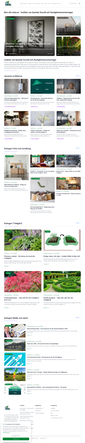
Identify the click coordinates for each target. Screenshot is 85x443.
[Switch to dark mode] (79, 3)
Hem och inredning (36, 3)
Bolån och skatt (44, 3)
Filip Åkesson (33, 96)
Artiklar (22, 405)
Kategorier (54, 405)
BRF (49, 3)
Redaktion (38, 405)
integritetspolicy (6, 432)
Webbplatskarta (43, 438)
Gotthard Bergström (61, 96)
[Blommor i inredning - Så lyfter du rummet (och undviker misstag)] (29, 36)
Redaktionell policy (35, 438)
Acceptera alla (16, 439)
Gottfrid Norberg (7, 96)
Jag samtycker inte (16, 435)
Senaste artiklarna (23, 3)
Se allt (77, 75)
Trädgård (30, 3)
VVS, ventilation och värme (56, 3)
